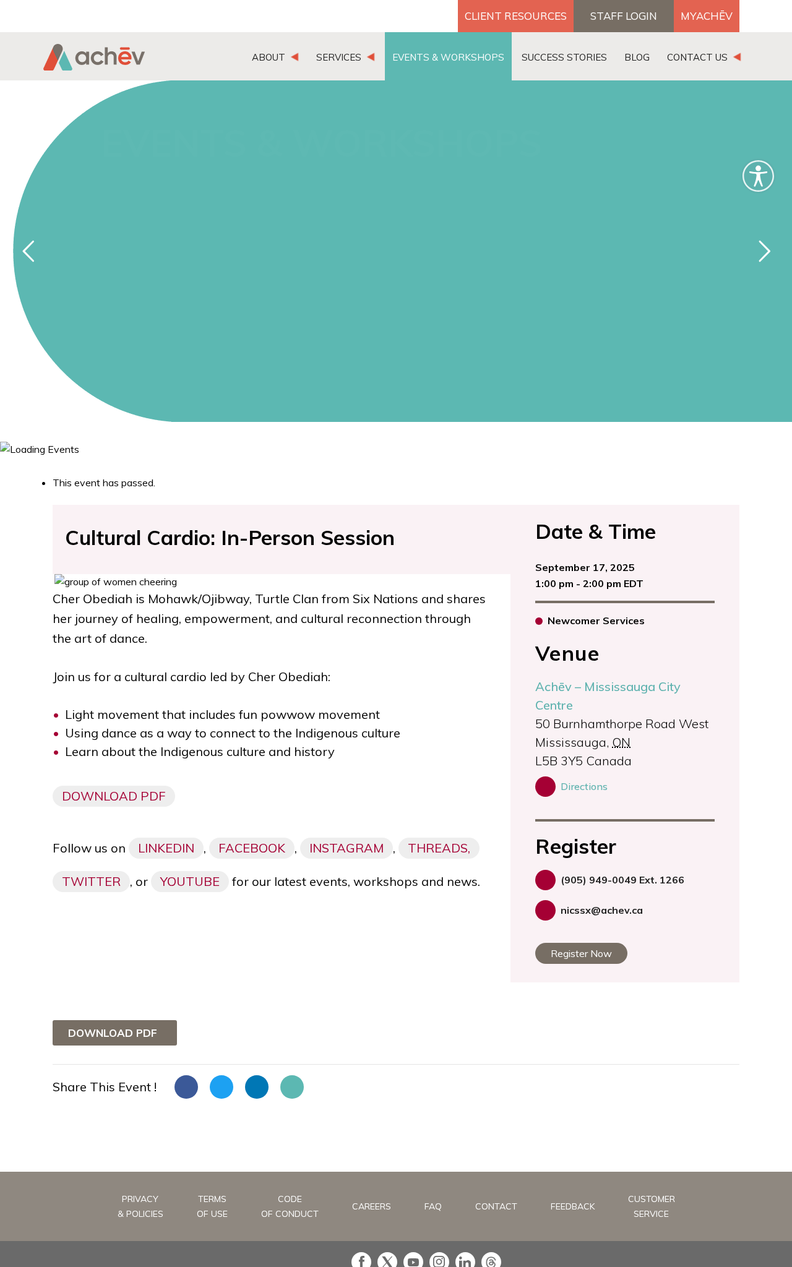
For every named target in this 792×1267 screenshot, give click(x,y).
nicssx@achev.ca (602, 910)
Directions (584, 786)
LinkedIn (166, 848)
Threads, (439, 848)
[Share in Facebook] (186, 1087)
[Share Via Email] (292, 1087)
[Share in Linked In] (257, 1087)
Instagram (346, 848)
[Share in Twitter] (221, 1087)
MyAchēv (707, 15)
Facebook (251, 848)
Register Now (581, 953)
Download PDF (114, 796)
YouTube (190, 881)
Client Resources (516, 15)
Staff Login (623, 15)
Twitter (91, 881)
